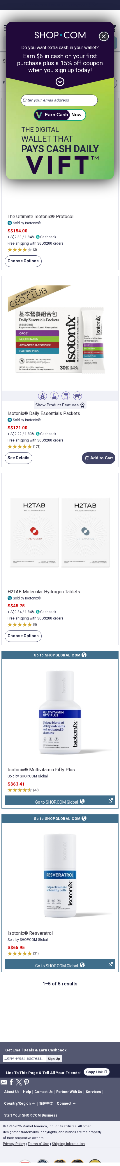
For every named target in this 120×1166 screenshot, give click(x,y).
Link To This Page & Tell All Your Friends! (43, 1072)
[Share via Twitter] (19, 1082)
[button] (20, 1103)
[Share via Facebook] (11, 1082)
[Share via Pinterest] (26, 1082)
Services (93, 1092)
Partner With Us (69, 1092)
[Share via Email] (4, 1084)
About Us (12, 1092)
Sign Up (54, 1058)
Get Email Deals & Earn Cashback (35, 1050)
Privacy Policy (14, 1144)
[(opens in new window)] (60, 712)
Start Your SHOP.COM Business (30, 1115)
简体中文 (46, 1103)
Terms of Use (38, 1144)
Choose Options (22, 263)
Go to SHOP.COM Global (42, 802)
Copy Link (96, 1072)
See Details (17, 459)
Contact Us (43, 1092)
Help (27, 1092)
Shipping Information (68, 1144)
